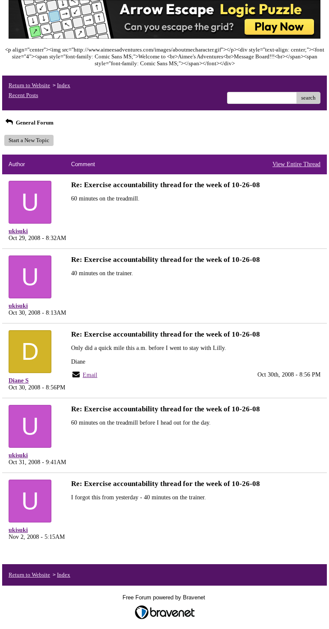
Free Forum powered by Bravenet (165, 597)
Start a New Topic (29, 140)
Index (63, 85)
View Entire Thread (296, 164)
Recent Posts (23, 95)
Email (90, 375)
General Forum (34, 122)
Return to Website (29, 85)
